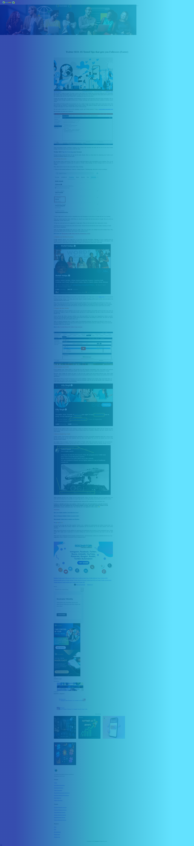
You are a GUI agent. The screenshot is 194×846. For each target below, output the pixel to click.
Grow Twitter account (80, 578)
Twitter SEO (82, 582)
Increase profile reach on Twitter (61, 580)
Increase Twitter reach (87, 580)
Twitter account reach (106, 580)
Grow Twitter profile (103, 578)
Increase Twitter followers (76, 580)
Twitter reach (75, 582)
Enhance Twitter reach (59, 578)
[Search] (82, 589)
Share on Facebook (80, 584)
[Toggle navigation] (19, 2)
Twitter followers (58, 582)
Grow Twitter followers (91, 578)
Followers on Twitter (70, 578)
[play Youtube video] (83, 348)
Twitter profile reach (67, 582)
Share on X (90, 584)
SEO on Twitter (97, 580)
